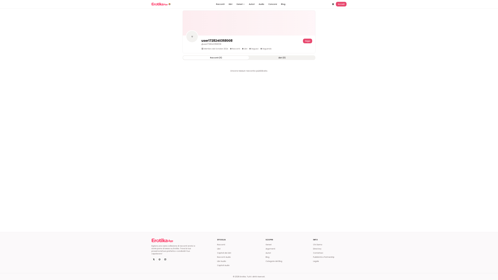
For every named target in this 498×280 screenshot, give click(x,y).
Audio (261, 4)
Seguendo (266, 48)
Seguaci (253, 48)
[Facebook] (159, 259)
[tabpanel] (249, 71)
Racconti (220, 4)
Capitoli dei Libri (224, 253)
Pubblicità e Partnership (323, 257)
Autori (252, 4)
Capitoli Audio (223, 265)
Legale (316, 261)
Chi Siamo (317, 244)
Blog (283, 4)
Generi (239, 4)
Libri (230, 4)
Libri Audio (221, 261)
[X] (153, 259)
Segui (307, 41)
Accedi (341, 4)
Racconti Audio (224, 257)
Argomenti (270, 248)
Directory (317, 248)
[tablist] (249, 57)
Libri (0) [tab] (282, 57)
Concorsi (272, 4)
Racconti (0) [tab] (216, 57)
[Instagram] (165, 259)
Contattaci (318, 253)
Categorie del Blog (274, 261)
